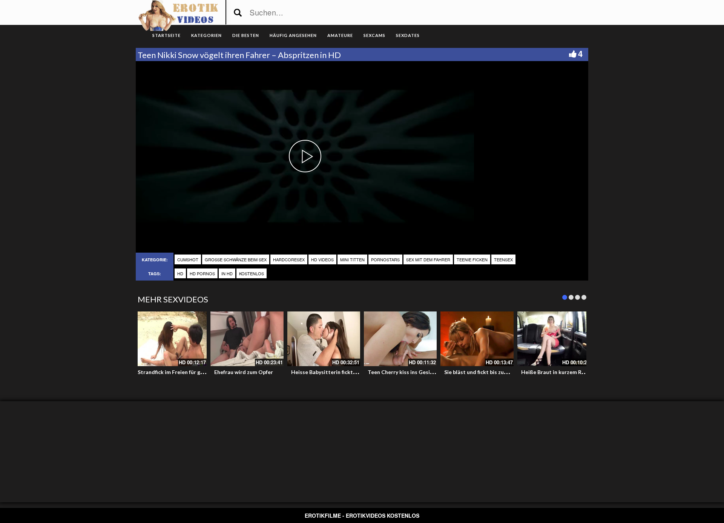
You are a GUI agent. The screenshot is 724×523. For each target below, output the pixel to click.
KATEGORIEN (206, 35)
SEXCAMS (374, 35)
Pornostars (385, 259)
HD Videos (322, 259)
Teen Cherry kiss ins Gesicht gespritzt (415, 372)
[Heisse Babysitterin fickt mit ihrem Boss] (323, 338)
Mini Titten (352, 259)
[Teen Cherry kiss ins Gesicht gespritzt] (400, 338)
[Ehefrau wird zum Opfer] (246, 338)
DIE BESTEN (245, 35)
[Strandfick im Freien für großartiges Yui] (170, 338)
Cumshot (187, 259)
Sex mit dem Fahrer (428, 259)
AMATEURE (340, 35)
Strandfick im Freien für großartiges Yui (187, 372)
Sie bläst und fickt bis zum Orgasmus (489, 372)
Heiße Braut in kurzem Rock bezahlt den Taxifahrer (584, 372)
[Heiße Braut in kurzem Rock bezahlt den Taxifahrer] (553, 338)
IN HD (227, 273)
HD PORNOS (202, 273)
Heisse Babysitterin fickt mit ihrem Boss (341, 372)
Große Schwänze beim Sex (236, 259)
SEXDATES (408, 35)
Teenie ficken (472, 259)
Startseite (166, 35)
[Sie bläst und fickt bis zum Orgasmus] (476, 338)
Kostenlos (251, 273)
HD (180, 273)
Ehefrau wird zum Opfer (243, 372)
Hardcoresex (289, 259)
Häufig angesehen (293, 35)
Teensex (503, 259)
